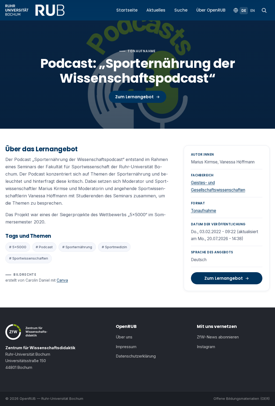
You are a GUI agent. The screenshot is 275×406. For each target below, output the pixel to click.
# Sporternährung (77, 247)
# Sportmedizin (114, 247)
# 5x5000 (17, 247)
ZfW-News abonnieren (218, 337)
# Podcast (44, 247)
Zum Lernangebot (134, 97)
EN (252, 10)
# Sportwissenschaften (28, 258)
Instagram (206, 346)
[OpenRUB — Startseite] (34, 10)
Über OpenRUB (211, 10)
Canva (62, 280)
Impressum (126, 346)
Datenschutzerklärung (136, 356)
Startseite (127, 10)
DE (243, 10)
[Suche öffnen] (264, 10)
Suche (180, 10)
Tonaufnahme (203, 210)
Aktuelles (155, 10)
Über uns (124, 337)
